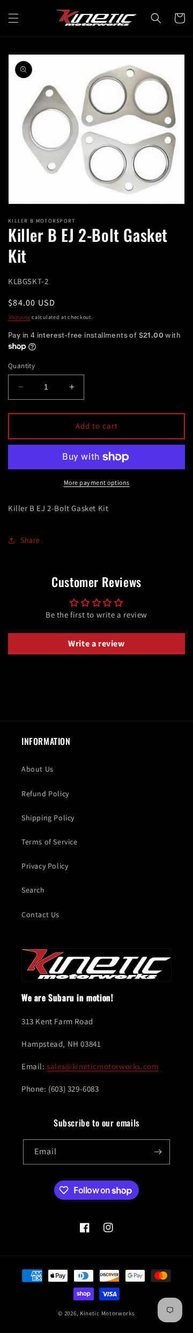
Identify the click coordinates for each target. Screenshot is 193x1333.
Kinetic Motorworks (107, 1313)
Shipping (19, 317)
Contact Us (40, 914)
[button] (13, 18)
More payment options (97, 482)
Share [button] (30, 540)
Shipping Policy (48, 817)
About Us (37, 769)
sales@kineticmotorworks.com (102, 1066)
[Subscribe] (157, 1151)
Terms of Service (49, 842)
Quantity (21, 365)
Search (33, 890)
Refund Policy (45, 793)
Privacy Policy (44, 866)
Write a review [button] (96, 643)
